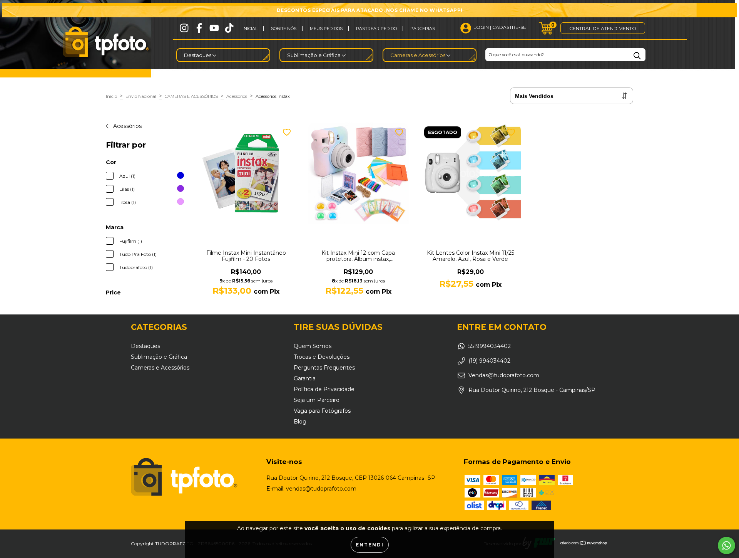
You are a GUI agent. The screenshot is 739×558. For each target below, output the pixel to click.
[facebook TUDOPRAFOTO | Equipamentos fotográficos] (199, 28)
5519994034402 (489, 346)
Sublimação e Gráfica (314, 55)
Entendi (370, 545)
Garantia (305, 378)
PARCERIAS (422, 28)
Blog (300, 421)
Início (111, 96)
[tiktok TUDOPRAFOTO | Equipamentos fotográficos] (229, 28)
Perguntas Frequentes (324, 367)
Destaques (198, 55)
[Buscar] (637, 55)
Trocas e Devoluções (321, 356)
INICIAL (249, 28)
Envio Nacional (140, 96)
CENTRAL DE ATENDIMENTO (602, 28)
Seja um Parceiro (316, 400)
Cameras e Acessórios (418, 55)
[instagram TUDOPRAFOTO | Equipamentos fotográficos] (184, 28)
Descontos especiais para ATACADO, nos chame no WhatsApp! (370, 10)
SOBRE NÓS (283, 28)
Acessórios (236, 96)
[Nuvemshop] (584, 544)
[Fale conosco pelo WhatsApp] (726, 545)
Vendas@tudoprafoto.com (503, 375)
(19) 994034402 (489, 360)
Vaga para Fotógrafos (322, 410)
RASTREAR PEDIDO (376, 28)
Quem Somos (312, 346)
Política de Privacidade (324, 389)
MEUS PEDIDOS (326, 28)
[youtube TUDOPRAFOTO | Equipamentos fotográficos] (214, 28)
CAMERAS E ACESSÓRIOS (191, 96)
